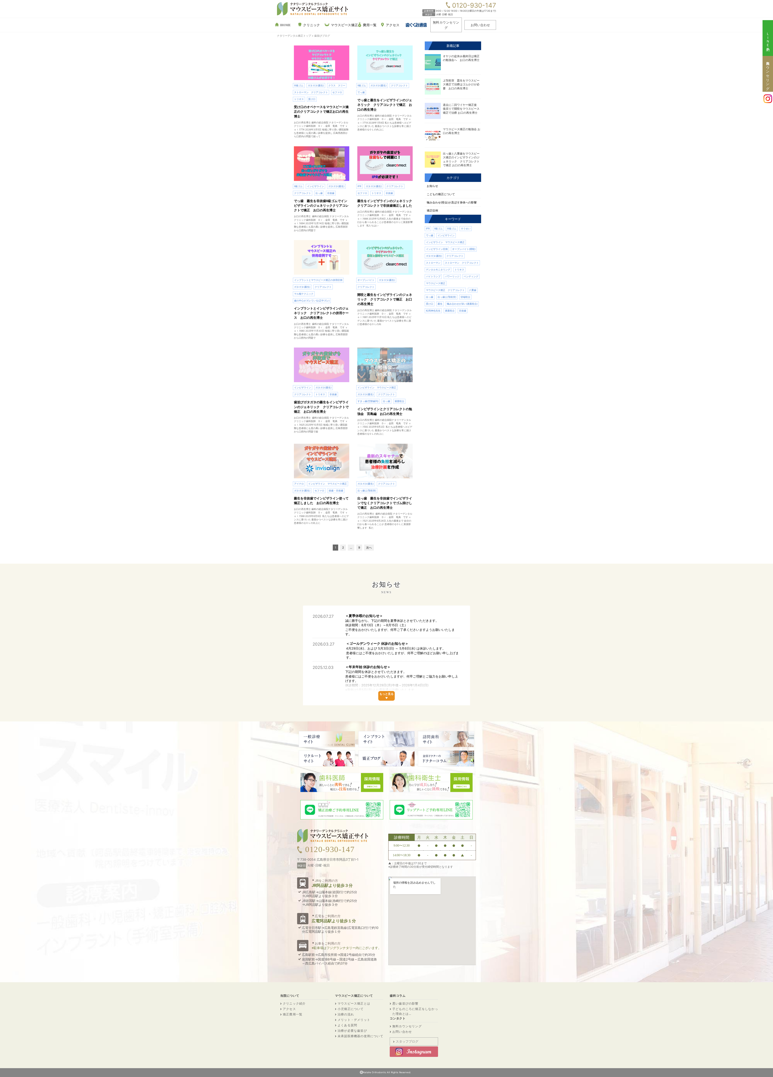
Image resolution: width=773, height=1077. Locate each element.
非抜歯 (330, 193)
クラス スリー (336, 85)
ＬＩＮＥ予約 (768, 38)
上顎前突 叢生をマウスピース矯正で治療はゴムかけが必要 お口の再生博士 (461, 84)
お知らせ (432, 186)
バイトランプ (433, 276)
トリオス (299, 99)
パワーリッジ (452, 276)
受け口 (311, 99)
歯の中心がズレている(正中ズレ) (312, 300)
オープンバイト (366, 280)
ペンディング (471, 276)
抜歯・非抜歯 (336, 490)
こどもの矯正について (441, 194)
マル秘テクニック (303, 293)
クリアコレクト (399, 85)
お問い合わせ (480, 25)
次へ (369, 547)
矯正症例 (432, 210)
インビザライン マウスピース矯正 (377, 387)
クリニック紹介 (294, 1003)
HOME (285, 25)
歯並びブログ (322, 35)
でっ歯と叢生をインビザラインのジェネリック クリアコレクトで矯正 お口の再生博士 (384, 104)
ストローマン (433, 262)
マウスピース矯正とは (354, 1003)
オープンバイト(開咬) (463, 249)
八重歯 (472, 290)
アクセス (392, 25)
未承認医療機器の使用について (360, 1036)
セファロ (337, 92)
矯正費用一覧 (292, 1014)
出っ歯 (319, 193)
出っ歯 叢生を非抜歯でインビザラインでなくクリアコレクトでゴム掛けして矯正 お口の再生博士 (384, 503)
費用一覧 (369, 25)
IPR (359, 186)
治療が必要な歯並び (352, 1031)
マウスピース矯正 (344, 25)
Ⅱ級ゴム (362, 85)
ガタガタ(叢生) (316, 85)
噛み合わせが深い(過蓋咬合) (462, 303)
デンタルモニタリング (438, 269)
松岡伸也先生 (433, 310)
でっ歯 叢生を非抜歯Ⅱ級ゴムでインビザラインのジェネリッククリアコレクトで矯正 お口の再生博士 (321, 205)
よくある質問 (347, 1025)
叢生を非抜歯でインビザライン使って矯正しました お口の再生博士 (321, 500)
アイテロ (299, 483)
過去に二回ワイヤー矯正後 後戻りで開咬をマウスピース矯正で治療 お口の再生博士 (461, 108)
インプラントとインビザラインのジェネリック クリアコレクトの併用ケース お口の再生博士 (321, 313)
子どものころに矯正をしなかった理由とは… (415, 1011)
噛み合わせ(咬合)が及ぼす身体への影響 (452, 202)
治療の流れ (346, 1014)
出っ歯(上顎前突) (367, 490)
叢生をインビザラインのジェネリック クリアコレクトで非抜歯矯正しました (385, 203)
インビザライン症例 (437, 249)
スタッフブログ (407, 1041)
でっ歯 (361, 92)
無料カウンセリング (446, 25)
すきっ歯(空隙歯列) (368, 401)
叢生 (440, 303)
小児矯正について (351, 1009)
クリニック (311, 25)
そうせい (465, 228)
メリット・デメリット (354, 1020)
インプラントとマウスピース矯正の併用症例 (318, 280)
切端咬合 (465, 296)
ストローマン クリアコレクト (311, 92)
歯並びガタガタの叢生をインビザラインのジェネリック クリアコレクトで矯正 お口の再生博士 (321, 406)
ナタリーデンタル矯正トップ (294, 35)
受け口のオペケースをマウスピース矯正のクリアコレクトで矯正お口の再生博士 (321, 111)
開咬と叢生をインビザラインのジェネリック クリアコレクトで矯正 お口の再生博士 (384, 299)
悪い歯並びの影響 (405, 1003)
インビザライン (315, 186)
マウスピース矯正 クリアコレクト (445, 290)
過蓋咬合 (399, 401)
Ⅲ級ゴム (298, 85)
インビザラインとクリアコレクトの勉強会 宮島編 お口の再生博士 (384, 411)
